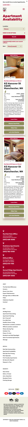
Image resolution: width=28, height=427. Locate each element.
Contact (5, 302)
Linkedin (22, 393)
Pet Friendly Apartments (10, 358)
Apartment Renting (8, 316)
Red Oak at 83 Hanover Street (12, 81)
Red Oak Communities (9, 349)
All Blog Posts (7, 311)
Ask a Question (7, 376)
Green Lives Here (8, 291)
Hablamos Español (8, 300)
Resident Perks (7, 378)
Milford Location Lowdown (10, 326)
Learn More (6, 4)
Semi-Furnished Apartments (11, 337)
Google (17, 389)
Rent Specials (7, 355)
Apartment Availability (9, 351)
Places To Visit (7, 333)
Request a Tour (7, 362)
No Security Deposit (8, 360)
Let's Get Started (14, 132)
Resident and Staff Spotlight (11, 335)
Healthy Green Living (9, 322)
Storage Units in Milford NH (10, 295)
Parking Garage (7, 380)
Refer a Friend (7, 374)
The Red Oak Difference (9, 287)
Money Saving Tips (8, 329)
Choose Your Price (14, 123)
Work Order (6, 371)
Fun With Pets (7, 320)
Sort (4, 46)
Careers (5, 289)
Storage (5, 339)
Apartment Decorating (9, 313)
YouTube (6, 393)
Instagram (18, 393)
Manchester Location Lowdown (12, 324)
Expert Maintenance (8, 293)
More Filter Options (9, 33)
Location (5, 26)
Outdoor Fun (6, 331)
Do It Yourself (7, 318)
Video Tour (14, 128)
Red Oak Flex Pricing (9, 353)
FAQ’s (4, 297)
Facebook (10, 393)
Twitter (14, 393)
